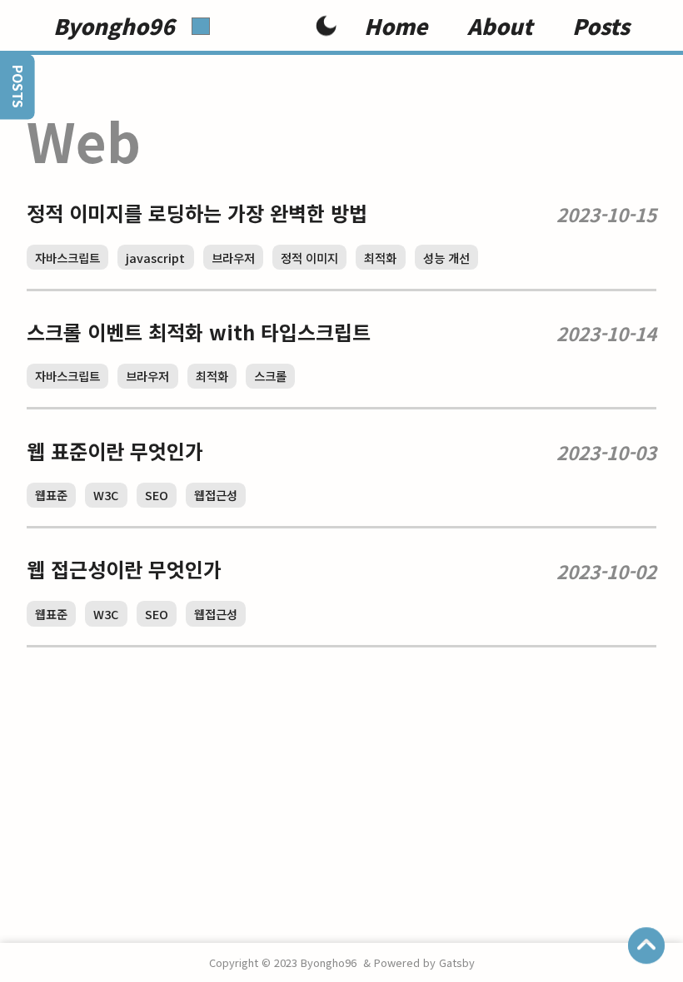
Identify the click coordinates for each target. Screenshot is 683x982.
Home (395, 25)
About (499, 25)
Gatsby (457, 962)
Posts (601, 25)
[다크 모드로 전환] (326, 27)
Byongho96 (114, 26)
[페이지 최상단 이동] (646, 945)
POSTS (17, 86)
